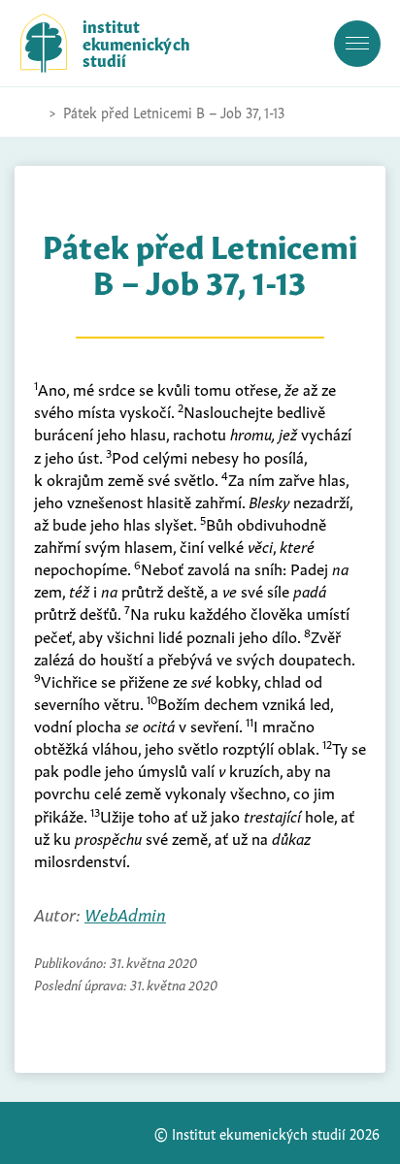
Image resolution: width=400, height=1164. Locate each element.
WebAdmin (125, 913)
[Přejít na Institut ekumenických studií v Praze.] (30, 112)
